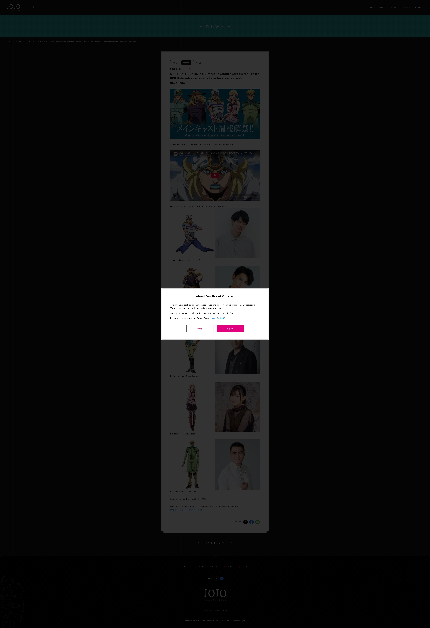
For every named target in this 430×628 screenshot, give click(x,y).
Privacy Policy (216, 318)
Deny (199, 328)
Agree (230, 328)
